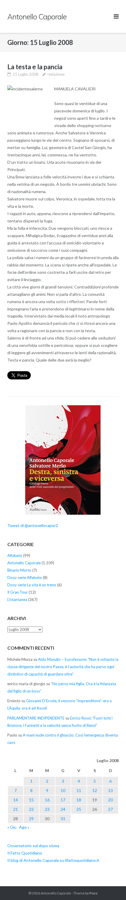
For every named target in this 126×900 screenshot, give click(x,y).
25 (78, 809)
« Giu (11, 827)
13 (110, 790)
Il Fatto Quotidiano (24, 852)
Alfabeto (14, 555)
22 (31, 809)
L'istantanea (17, 599)
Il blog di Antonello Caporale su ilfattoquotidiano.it (53, 860)
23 (47, 809)
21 (15, 809)
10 (63, 790)
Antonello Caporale (24, 562)
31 (63, 818)
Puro (93, 893)
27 (110, 809)
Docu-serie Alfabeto (24, 577)
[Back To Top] (111, 886)
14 (15, 799)
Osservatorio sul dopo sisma (33, 845)
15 (31, 799)
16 (47, 799)
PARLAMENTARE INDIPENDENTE (35, 718)
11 (78, 790)
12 (94, 790)
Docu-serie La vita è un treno (31, 584)
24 (63, 809)
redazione (55, 74)
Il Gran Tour (17, 592)
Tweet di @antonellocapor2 (32, 525)
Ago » (24, 827)
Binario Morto (19, 570)
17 (63, 799)
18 (78, 799)
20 (110, 799)
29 (31, 818)
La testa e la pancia (34, 67)
